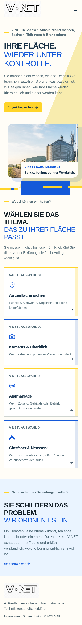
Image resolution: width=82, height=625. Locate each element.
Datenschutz (32, 616)
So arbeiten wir (14, 563)
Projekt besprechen (20, 107)
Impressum (12, 616)
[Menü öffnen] (75, 9)
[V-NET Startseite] (22, 9)
